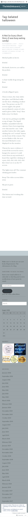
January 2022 (6, 373)
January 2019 (6, 445)
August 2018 (6, 463)
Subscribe (7, 291)
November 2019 (7, 414)
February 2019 (7, 442)
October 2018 (6, 456)
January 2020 (6, 407)
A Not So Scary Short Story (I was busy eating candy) (13, 38)
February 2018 (7, 484)
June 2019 (5, 432)
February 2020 (7, 404)
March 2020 (6, 400)
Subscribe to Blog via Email (13, 271)
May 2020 (5, 397)
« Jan (3, 336)
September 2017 (7, 501)
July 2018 (5, 466)
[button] (8, 349)
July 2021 (5, 383)
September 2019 (7, 421)
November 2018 (7, 452)
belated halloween (11, 47)
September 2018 (7, 459)
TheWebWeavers (11, 6)
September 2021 (7, 376)
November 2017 (7, 494)
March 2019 (6, 438)
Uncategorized (9, 45)
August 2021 (6, 380)
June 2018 (5, 470)
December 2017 (7, 491)
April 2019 (5, 435)
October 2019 (6, 418)
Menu (23, 6)
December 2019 (7, 411)
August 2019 (6, 425)
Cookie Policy (14, 510)
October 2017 (6, 497)
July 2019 (5, 428)
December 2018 (7, 449)
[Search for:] (14, 303)
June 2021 (5, 386)
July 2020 (5, 393)
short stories (8, 51)
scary (21, 49)
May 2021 (5, 390)
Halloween (7, 49)
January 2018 (6, 487)
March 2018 (6, 480)
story (18, 51)
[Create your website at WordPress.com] (14, 1)
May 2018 (5, 473)
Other (16, 49)
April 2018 (5, 477)
